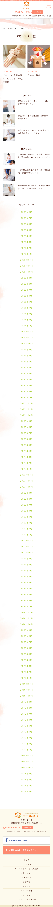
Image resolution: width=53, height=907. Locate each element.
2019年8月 (26, 708)
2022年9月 (26, 493)
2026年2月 (26, 248)
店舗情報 (26, 882)
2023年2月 (26, 463)
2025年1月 (26, 325)
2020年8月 (26, 636)
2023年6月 (26, 439)
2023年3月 (26, 457)
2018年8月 (26, 779)
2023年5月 (26, 445)
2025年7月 (26, 289)
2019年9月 (26, 702)
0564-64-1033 (22, 12)
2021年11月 (26, 546)
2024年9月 (26, 349)
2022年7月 (26, 504)
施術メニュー (26, 873)
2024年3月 (26, 385)
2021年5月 (26, 582)
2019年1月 (26, 749)
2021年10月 (26, 552)
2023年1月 (26, 469)
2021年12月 (26, 540)
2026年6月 (26, 224)
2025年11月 (26, 266)
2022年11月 (26, 481)
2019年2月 (26, 743)
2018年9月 (26, 773)
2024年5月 (26, 373)
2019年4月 (26, 731)
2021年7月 (26, 570)
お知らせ (26, 886)
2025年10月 (26, 272)
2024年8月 (26, 355)
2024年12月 (26, 331)
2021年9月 (26, 558)
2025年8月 (26, 284)
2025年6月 (26, 295)
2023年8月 (26, 427)
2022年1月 (26, 534)
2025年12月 (26, 260)
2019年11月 (26, 690)
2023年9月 (26, 421)
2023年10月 (26, 415)
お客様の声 (26, 877)
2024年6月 (26, 367)
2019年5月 (26, 725)
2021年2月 (26, 600)
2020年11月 (26, 618)
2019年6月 (26, 719)
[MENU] (49, 4)
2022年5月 (26, 516)
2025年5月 (26, 301)
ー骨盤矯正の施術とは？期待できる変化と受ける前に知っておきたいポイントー (34, 157)
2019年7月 (26, 713)
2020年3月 (26, 666)
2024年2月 (26, 391)
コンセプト (26, 864)
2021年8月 (26, 564)
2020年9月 (26, 630)
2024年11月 (26, 337)
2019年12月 (26, 684)
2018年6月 (26, 791)
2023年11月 (26, 409)
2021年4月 (26, 588)
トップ (26, 860)
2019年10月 (26, 696)
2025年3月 (26, 313)
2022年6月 (26, 510)
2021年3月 (26, 594)
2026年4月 (26, 236)
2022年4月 (26, 522)
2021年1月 (26, 606)
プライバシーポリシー (26, 899)
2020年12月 (26, 612)
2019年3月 (26, 737)
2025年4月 (26, 307)
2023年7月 (26, 433)
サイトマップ (26, 895)
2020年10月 (26, 624)
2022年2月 (26, 528)
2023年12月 (26, 403)
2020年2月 (26, 672)
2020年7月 (26, 642)
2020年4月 (26, 660)
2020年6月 (26, 648)
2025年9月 (26, 278)
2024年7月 (26, 361)
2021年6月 (26, 576)
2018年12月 (26, 755)
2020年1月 (26, 678)
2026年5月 (26, 230)
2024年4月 (26, 379)
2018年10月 (26, 767)
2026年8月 (26, 212)
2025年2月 (26, 319)
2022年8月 (26, 498)
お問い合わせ (26, 891)
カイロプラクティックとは (26, 869)
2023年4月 (26, 451)
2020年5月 (26, 654)
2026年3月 (26, 242)
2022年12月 (26, 475)
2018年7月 (26, 785)
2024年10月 (26, 343)
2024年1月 (26, 397)
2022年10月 (26, 487)
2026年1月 (26, 254)
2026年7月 (26, 218)
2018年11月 (26, 761)
